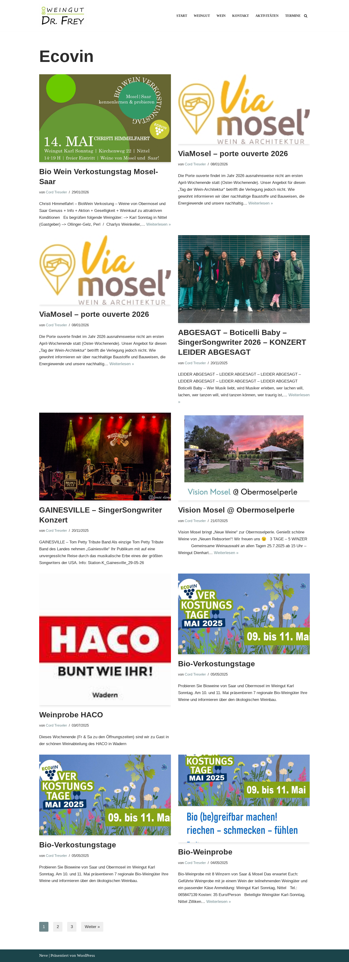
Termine (293, 16)
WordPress (86, 955)
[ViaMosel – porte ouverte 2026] (244, 109)
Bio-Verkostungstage (216, 663)
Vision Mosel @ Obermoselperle (236, 510)
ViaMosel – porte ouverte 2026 (233, 153)
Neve (43, 955)
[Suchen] (305, 16)
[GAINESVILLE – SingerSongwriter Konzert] (105, 456)
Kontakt (240, 16)
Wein (221, 16)
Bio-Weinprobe (205, 852)
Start (181, 16)
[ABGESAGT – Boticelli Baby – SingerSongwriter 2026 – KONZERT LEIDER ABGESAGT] (244, 279)
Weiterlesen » (158, 224)
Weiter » (92, 927)
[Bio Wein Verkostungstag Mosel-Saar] (105, 118)
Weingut (202, 16)
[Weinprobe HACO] (105, 639)
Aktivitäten (266, 16)
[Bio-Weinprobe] (244, 798)
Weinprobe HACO (71, 714)
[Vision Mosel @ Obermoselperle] (244, 456)
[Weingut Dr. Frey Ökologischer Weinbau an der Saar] (64, 15)
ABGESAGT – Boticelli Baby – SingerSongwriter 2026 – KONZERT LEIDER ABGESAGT (242, 342)
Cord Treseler (56, 192)
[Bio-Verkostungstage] (244, 614)
